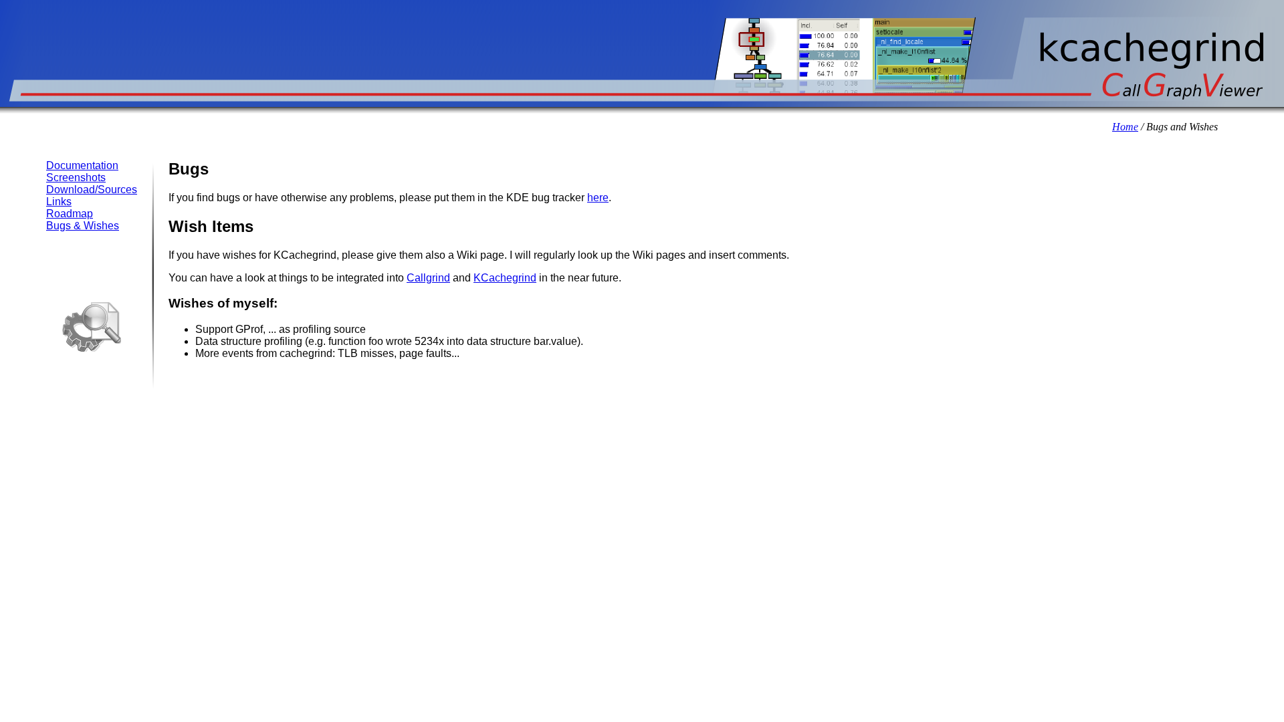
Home (1125, 126)
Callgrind (428, 277)
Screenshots (76, 177)
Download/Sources (91, 189)
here (598, 197)
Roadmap (69, 213)
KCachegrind (504, 277)
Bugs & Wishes (82, 225)
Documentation (82, 165)
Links (59, 201)
